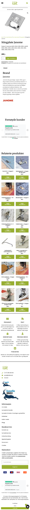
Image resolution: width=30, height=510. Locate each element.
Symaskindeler (16, 37)
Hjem (2, 37)
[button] (2, 3)
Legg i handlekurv (11, 58)
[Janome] (8, 105)
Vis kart (6, 378)
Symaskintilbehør (8, 37)
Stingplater (22, 37)
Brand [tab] (5, 68)
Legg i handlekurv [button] (8, 177)
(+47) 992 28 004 (9, 373)
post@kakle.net (8, 375)
